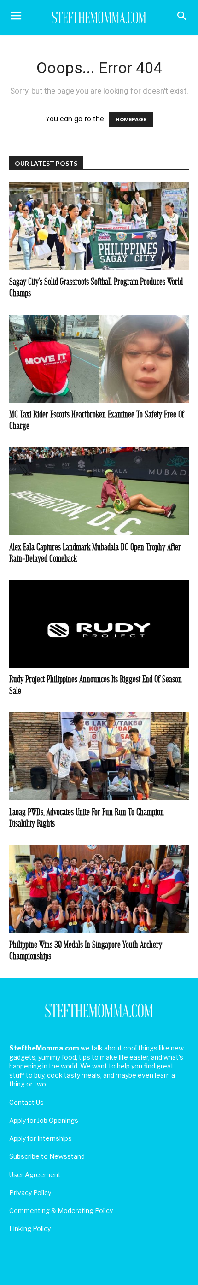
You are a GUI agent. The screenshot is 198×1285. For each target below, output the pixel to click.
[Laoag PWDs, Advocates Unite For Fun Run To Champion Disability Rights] (99, 756)
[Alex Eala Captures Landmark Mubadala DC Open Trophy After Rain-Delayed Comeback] (99, 491)
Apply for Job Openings (43, 1120)
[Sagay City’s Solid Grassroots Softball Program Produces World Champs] (99, 226)
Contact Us (26, 1102)
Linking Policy (30, 1228)
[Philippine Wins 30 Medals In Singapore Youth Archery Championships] (99, 889)
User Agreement (35, 1175)
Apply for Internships (40, 1138)
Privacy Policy (30, 1193)
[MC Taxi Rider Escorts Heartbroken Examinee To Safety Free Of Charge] (99, 359)
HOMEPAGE (131, 119)
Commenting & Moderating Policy (61, 1211)
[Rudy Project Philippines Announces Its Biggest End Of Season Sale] (99, 624)
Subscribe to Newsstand (47, 1156)
